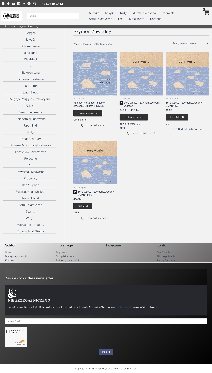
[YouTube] (13, 3)
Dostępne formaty (133, 117)
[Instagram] (18, 3)
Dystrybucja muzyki (16, 256)
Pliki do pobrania (165, 256)
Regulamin (61, 252)
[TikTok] (8, 3)
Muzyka (94, 13)
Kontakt (155, 19)
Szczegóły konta (165, 260)
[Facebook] (3, 3)
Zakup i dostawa (65, 256)
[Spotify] (29, 3)
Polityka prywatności (67, 260)
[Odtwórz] (121, 103)
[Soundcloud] (23, 3)
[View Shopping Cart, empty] (206, 15)
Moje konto (136, 19)
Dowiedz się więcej (88, 113)
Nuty (123, 13)
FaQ (120, 19)
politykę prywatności (124, 307)
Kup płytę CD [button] (177, 117)
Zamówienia (163, 252)
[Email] (34, 3)
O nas (8, 252)
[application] (121, 103)
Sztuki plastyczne (100, 19)
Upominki (168, 13)
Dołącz (106, 351)
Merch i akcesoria (144, 13)
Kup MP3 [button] (83, 206)
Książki (109, 13)
